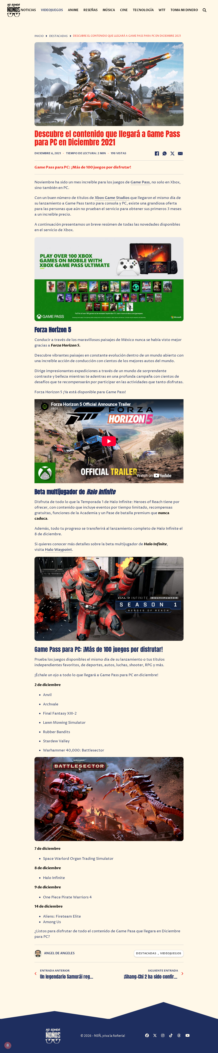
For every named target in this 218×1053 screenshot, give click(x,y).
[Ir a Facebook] (148, 1036)
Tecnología (143, 10)
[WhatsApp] (164, 153)
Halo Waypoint (58, 549)
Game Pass (140, 182)
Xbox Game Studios (112, 197)
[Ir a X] (156, 1036)
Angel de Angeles (59, 953)
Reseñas (90, 10)
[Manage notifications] (7, 1045)
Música (109, 10)
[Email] (180, 153)
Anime (73, 10)
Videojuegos (52, 10)
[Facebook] (157, 153)
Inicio (39, 36)
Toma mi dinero (184, 10)
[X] (172, 153)
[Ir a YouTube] (188, 1036)
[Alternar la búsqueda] (204, 10)
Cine (124, 10)
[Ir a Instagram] (164, 1036)
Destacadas (58, 36)
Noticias (28, 10)
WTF (162, 10)
